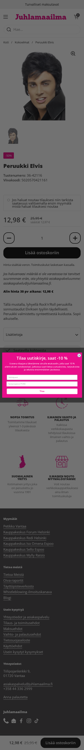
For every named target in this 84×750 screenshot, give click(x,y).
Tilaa (42, 391)
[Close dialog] (79, 355)
